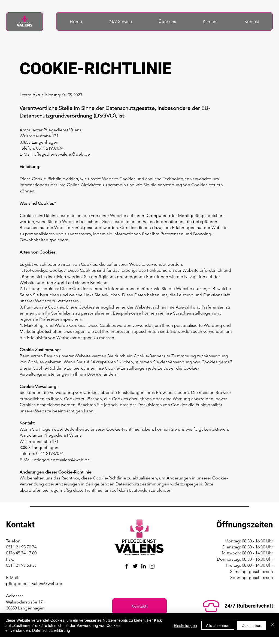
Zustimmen (251, 625)
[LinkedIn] (143, 566)
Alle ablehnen (217, 625)
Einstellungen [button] (185, 625)
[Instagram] (152, 566)
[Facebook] (126, 566)
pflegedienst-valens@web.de (62, 154)
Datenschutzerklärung (51, 630)
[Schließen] (272, 625)
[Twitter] (135, 566)
